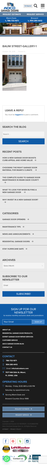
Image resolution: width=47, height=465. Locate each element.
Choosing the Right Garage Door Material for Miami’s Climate (19, 168)
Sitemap (5, 429)
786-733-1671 (12, 19)
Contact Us (7, 347)
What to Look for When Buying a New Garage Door (19, 191)
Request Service (35, 14)
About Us (6, 330)
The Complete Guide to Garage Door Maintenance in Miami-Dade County (21, 178)
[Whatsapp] (6, 459)
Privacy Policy (15, 429)
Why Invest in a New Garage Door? (20, 200)
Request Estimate (12, 14)
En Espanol (28, 6)
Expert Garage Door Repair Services (17, 337)
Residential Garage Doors (16, 241)
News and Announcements (16, 234)
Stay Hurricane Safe (13, 249)
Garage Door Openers (13, 219)
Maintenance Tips (11, 227)
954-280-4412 (35, 19)
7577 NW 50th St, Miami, (15, 372)
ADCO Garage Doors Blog (13, 344)
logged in (19, 115)
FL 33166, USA (11, 376)
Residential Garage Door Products (17, 333)
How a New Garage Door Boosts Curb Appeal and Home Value (19, 159)
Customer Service (10, 340)
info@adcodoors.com (20, 368)
